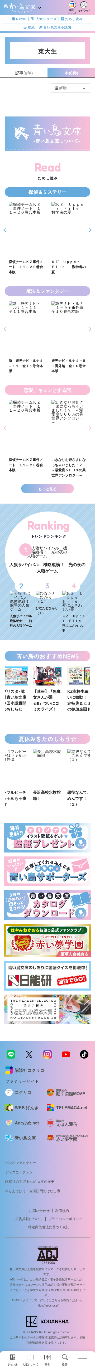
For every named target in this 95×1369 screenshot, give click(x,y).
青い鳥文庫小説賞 (58, 27)
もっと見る (47, 488)
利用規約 (62, 1210)
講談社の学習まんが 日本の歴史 (29, 1181)
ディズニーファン (19, 1172)
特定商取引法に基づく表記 (48, 1226)
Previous (5, 230)
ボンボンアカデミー (20, 1162)
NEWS (21, 18)
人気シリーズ (46, 18)
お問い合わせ (39, 1210)
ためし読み (74, 18)
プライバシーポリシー (65, 1218)
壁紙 (31, 27)
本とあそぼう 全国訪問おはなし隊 (32, 1190)
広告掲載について (29, 1218)
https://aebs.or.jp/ (48, 1305)
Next (89, 230)
